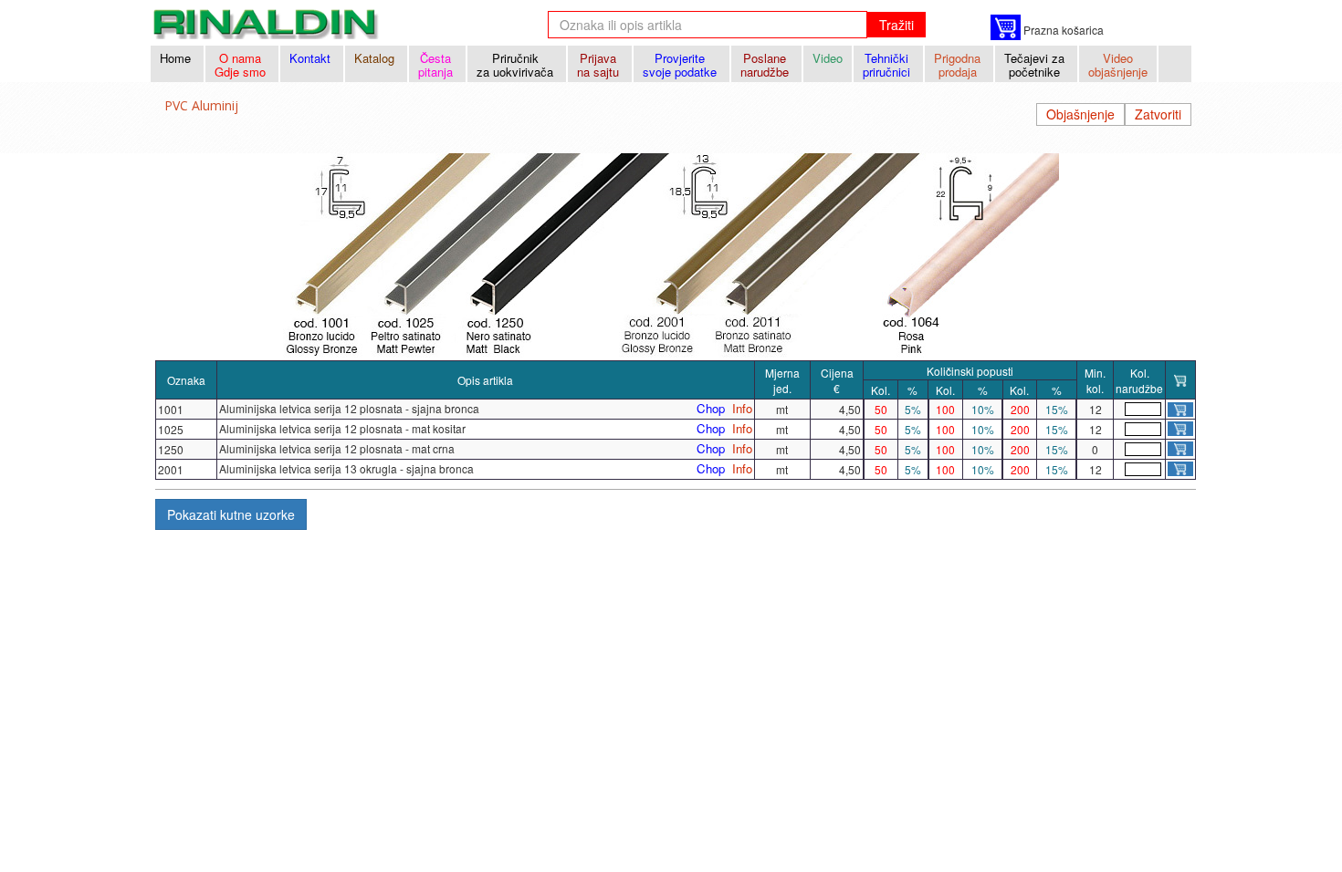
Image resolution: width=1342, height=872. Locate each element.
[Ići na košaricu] (1006, 27)
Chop (711, 408)
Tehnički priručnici (888, 64)
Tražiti (896, 25)
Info (742, 408)
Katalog (376, 58)
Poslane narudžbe (766, 64)
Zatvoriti (1158, 114)
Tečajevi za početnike (1036, 64)
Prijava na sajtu (600, 64)
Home (177, 58)
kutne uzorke (231, 514)
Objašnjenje (1080, 114)
